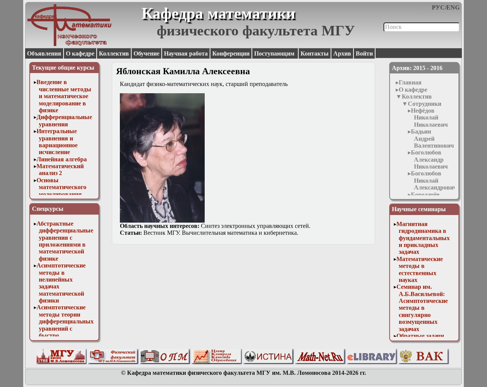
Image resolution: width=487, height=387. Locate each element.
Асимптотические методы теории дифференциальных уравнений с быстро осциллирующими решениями (65, 328)
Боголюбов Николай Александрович (434, 180)
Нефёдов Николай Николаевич (429, 117)
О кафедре (80, 53)
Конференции (231, 53)
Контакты (315, 53)
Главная (410, 82)
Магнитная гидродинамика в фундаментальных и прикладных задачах (423, 238)
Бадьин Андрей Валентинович (432, 138)
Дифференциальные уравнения (64, 120)
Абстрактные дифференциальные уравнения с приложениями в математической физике (65, 241)
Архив (342, 53)
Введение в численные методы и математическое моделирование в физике (64, 96)
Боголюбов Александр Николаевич (429, 159)
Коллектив (114, 53)
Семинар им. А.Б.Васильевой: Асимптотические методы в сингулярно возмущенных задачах (422, 307)
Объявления (44, 53)
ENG (453, 7)
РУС (438, 7)
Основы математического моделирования (61, 187)
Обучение (146, 53)
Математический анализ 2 (60, 169)
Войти (364, 53)
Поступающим (275, 53)
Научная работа (186, 53)
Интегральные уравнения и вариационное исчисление (57, 141)
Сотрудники (424, 103)
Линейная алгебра (62, 159)
